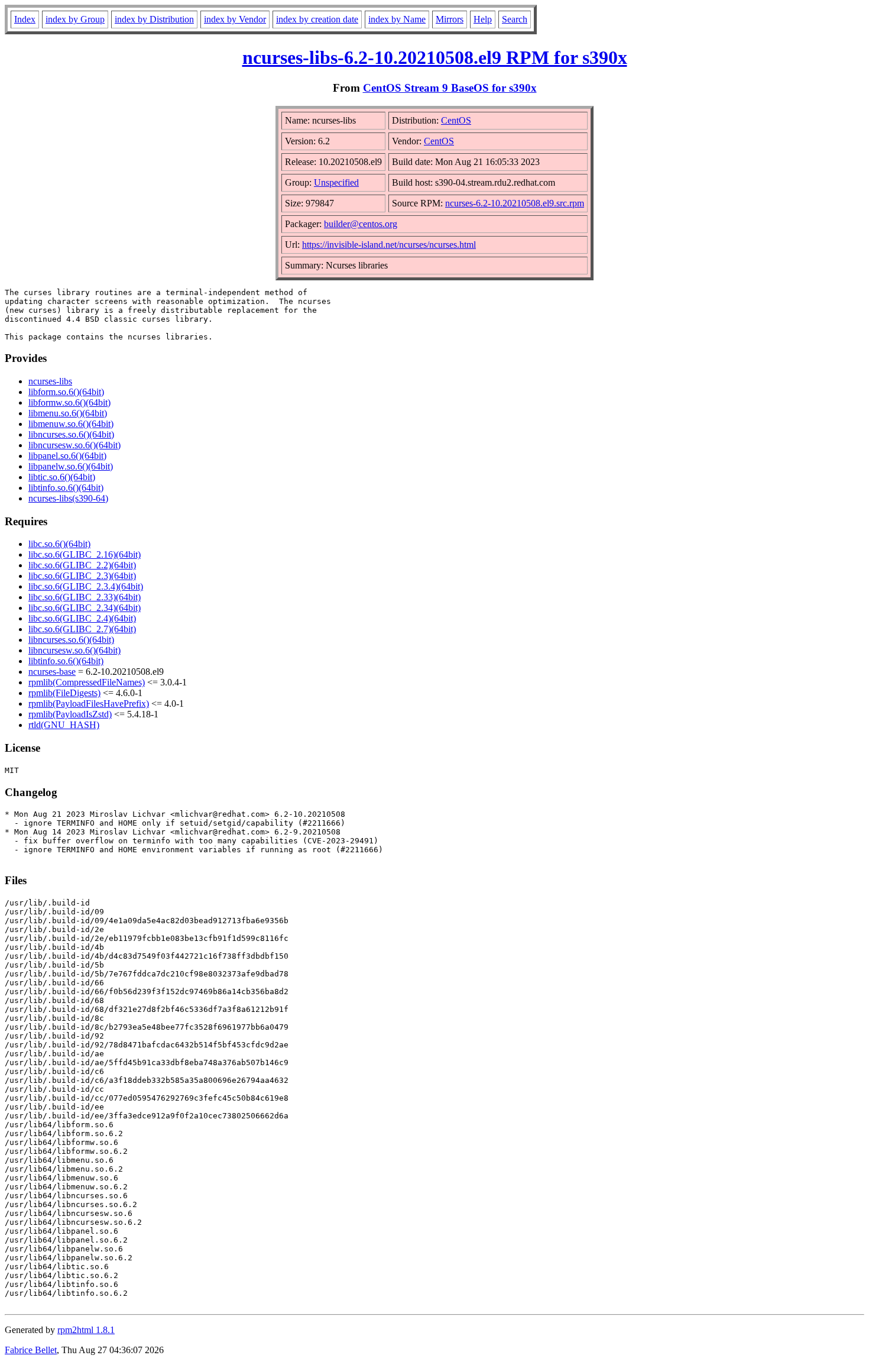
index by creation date (317, 19)
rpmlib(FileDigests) (64, 693)
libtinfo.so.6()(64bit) (65, 488)
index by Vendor (235, 19)
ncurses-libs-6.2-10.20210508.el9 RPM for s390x (434, 57)
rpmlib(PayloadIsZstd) (70, 714)
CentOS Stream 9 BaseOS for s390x (450, 88)
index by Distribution (154, 19)
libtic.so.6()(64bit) (61, 477)
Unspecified (336, 182)
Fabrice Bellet (31, 1350)
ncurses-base (52, 672)
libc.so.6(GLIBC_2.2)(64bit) (82, 565)
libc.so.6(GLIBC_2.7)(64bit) (82, 629)
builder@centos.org (360, 224)
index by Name (397, 19)
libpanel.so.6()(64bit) (67, 456)
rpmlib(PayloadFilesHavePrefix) (88, 703)
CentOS (456, 120)
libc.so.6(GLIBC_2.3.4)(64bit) (85, 586)
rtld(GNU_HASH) (63, 725)
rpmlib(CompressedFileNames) (86, 682)
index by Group (75, 19)
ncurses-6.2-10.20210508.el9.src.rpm (514, 203)
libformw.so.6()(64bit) (69, 402)
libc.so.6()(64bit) (59, 544)
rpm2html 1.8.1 (86, 1330)
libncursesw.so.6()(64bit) (74, 445)
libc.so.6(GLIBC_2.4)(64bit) (82, 618)
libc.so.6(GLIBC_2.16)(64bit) (84, 554)
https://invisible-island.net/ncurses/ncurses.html (389, 245)
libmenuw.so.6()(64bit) (71, 424)
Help (483, 19)
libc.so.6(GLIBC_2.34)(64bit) (84, 608)
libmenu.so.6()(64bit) (67, 413)
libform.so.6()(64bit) (66, 392)
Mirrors (449, 19)
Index (24, 19)
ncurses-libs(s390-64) (68, 498)
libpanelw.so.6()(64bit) (70, 466)
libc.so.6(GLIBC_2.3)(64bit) (82, 576)
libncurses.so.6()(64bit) (71, 434)
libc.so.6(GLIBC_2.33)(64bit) (84, 597)
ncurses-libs (50, 381)
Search (514, 19)
